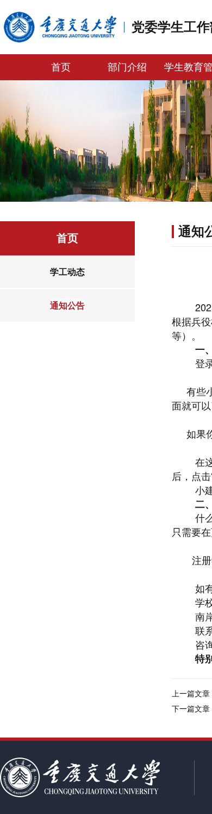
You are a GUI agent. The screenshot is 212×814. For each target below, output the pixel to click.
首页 (61, 67)
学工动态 (67, 271)
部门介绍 (127, 67)
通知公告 (67, 305)
